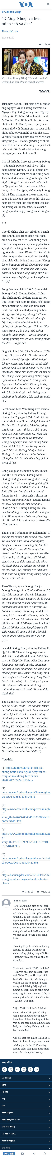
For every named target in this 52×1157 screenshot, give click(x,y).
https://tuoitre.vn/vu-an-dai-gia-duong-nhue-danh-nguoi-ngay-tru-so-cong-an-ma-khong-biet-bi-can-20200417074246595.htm (24, 774)
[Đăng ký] (36, 1069)
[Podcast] (30, 1069)
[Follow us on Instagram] (23, 1069)
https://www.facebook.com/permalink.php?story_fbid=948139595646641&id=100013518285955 (26, 840)
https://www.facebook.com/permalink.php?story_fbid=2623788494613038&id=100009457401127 (26, 815)
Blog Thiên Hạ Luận (11, 12)
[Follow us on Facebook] (4, 1069)
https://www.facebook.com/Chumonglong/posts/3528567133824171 (26, 795)
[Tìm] (45, 1153)
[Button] (44, 44)
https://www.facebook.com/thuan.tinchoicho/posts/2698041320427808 (26, 860)
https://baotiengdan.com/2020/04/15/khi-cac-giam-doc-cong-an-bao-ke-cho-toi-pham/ (26, 879)
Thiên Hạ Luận (10, 31)
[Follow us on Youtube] (17, 1069)
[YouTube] (22, 1153)
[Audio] (34, 1153)
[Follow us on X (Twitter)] (10, 1069)
